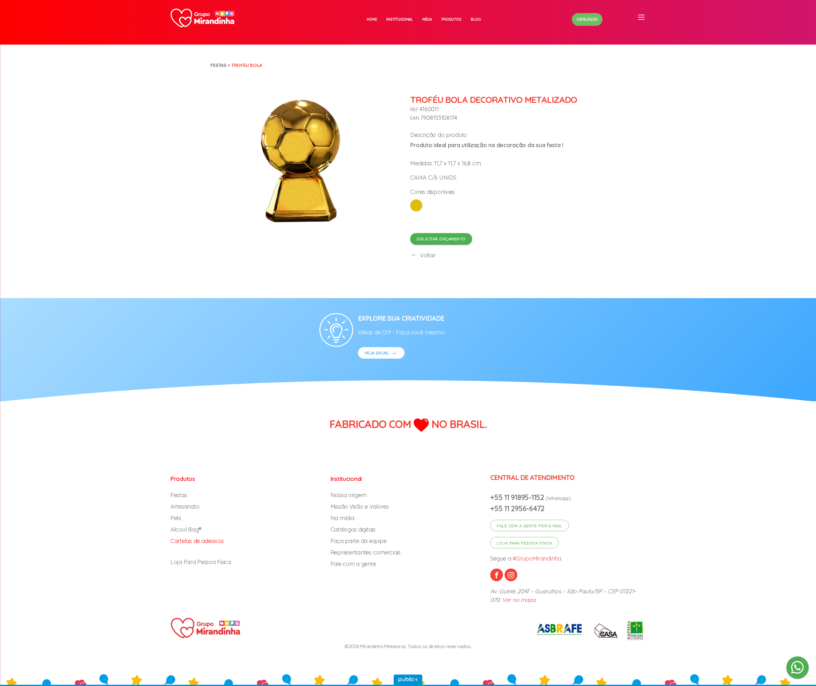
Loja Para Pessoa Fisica (201, 562)
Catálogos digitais (353, 529)
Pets (176, 518)
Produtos (451, 19)
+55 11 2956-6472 (517, 508)
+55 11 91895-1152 (518, 497)
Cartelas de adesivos (197, 541)
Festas (218, 65)
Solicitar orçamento (441, 238)
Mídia (427, 19)
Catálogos (587, 19)
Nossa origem (349, 495)
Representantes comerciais (366, 552)
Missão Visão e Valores (360, 506)
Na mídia (342, 518)
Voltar (426, 255)
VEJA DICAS (377, 352)
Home (372, 19)
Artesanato (185, 506)
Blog (476, 19)
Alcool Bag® (186, 529)
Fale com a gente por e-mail (529, 525)
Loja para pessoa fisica (524, 543)
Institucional (399, 19)
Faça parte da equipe (359, 541)
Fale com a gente (353, 564)
